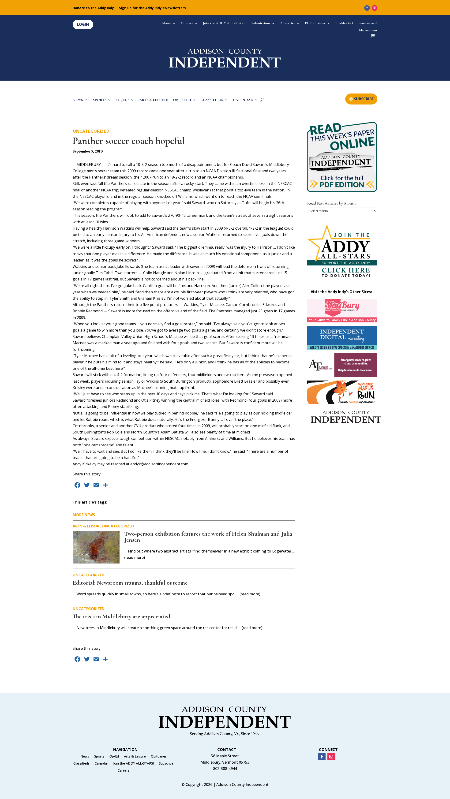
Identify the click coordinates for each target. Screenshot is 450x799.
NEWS (78, 100)
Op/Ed (114, 756)
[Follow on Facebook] (367, 8)
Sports (99, 756)
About (166, 24)
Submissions (260, 24)
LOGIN (83, 24)
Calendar (101, 763)
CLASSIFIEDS (211, 100)
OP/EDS (122, 100)
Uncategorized (91, 131)
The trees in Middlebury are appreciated (121, 616)
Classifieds (81, 763)
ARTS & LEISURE (153, 100)
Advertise (287, 24)
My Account (368, 31)
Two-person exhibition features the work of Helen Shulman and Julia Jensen (208, 536)
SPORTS (99, 100)
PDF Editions (315, 24)
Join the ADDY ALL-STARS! (224, 24)
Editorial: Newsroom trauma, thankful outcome (130, 582)
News (84, 756)
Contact (187, 24)
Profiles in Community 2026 (356, 24)
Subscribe (166, 763)
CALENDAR (243, 100)
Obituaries (159, 756)
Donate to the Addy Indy (93, 8)
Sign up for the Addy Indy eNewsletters (152, 8)
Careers (123, 771)
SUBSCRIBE (364, 98)
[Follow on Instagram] (374, 8)
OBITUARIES (184, 100)
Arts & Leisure (87, 526)
